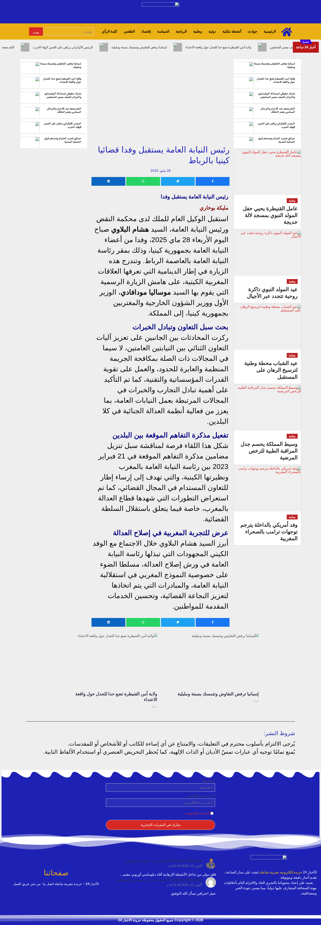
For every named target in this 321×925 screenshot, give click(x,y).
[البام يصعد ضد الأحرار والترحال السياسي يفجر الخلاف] (244, 111)
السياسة (163, 31)
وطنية (197, 31)
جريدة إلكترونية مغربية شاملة (281, 872)
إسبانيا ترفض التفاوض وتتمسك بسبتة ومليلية (218, 693)
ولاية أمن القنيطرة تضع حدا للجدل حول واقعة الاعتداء (276, 80)
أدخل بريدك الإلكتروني (200, 796)
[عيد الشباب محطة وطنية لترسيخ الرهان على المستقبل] (267, 327)
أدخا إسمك (208, 781)
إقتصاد (146, 31)
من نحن (35, 884)
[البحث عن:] (68, 31)
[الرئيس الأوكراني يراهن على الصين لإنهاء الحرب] (244, 126)
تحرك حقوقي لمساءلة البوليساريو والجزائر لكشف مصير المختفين (276, 95)
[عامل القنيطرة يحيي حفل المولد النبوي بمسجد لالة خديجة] (267, 172)
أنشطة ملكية (232, 31)
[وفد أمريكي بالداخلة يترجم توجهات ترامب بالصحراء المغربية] (267, 489)
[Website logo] (268, 861)
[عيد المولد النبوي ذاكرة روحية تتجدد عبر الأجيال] (267, 253)
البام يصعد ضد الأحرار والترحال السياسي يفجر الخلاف (278, 110)
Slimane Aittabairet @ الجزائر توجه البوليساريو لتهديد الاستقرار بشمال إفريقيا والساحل (163, 861)
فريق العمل (21, 884)
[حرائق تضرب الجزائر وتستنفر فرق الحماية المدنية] (244, 141)
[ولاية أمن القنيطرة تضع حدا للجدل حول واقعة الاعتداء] (244, 81)
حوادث (252, 31)
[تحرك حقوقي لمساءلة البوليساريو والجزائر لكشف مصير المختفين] (244, 96)
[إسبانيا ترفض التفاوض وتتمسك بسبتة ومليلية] (244, 66)
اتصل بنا (48, 884)
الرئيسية (270, 31)
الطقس (129, 31)
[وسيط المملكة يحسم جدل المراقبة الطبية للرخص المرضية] (267, 408)
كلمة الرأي (109, 31)
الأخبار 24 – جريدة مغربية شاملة (77, 884)
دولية (212, 31)
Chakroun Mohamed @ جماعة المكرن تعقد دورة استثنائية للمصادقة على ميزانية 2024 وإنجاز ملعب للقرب (159, 880)
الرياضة (181, 31)
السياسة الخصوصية (197, 813)
